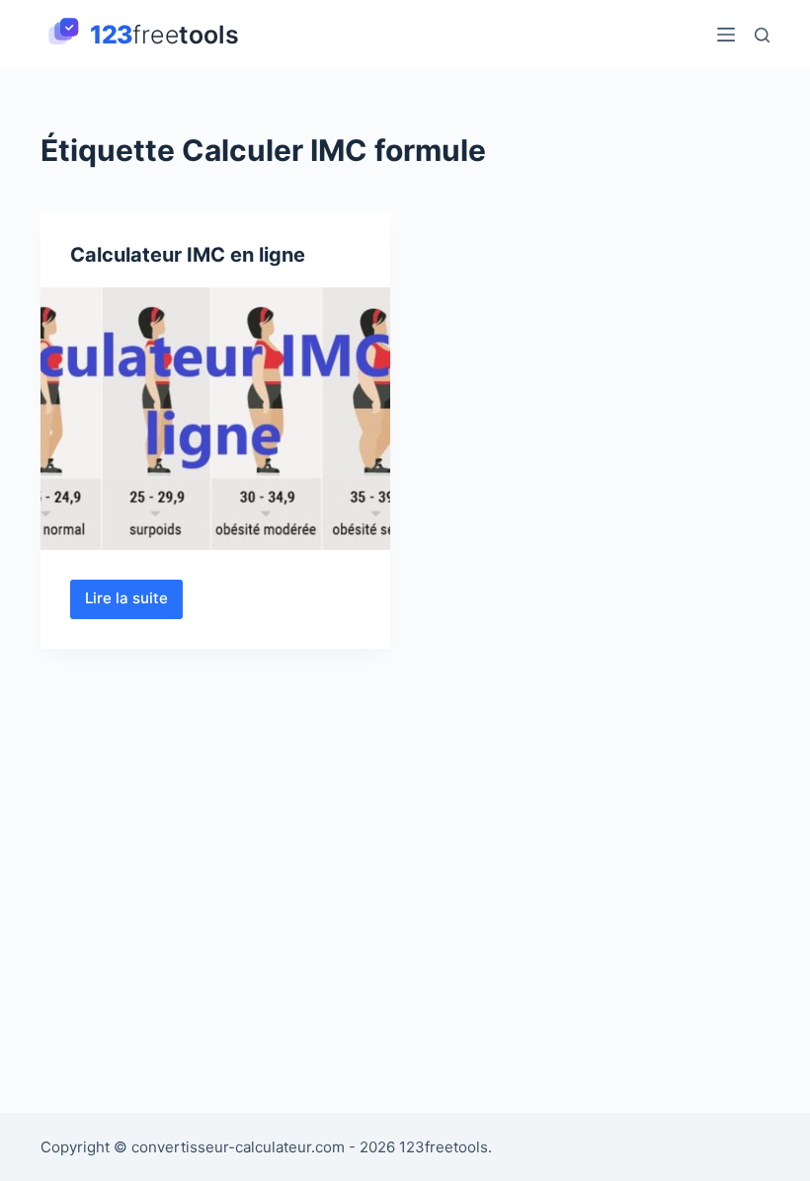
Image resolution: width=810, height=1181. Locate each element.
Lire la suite (134, 603)
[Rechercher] (762, 35)
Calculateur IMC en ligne (187, 255)
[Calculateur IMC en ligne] (215, 418)
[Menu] (726, 34)
